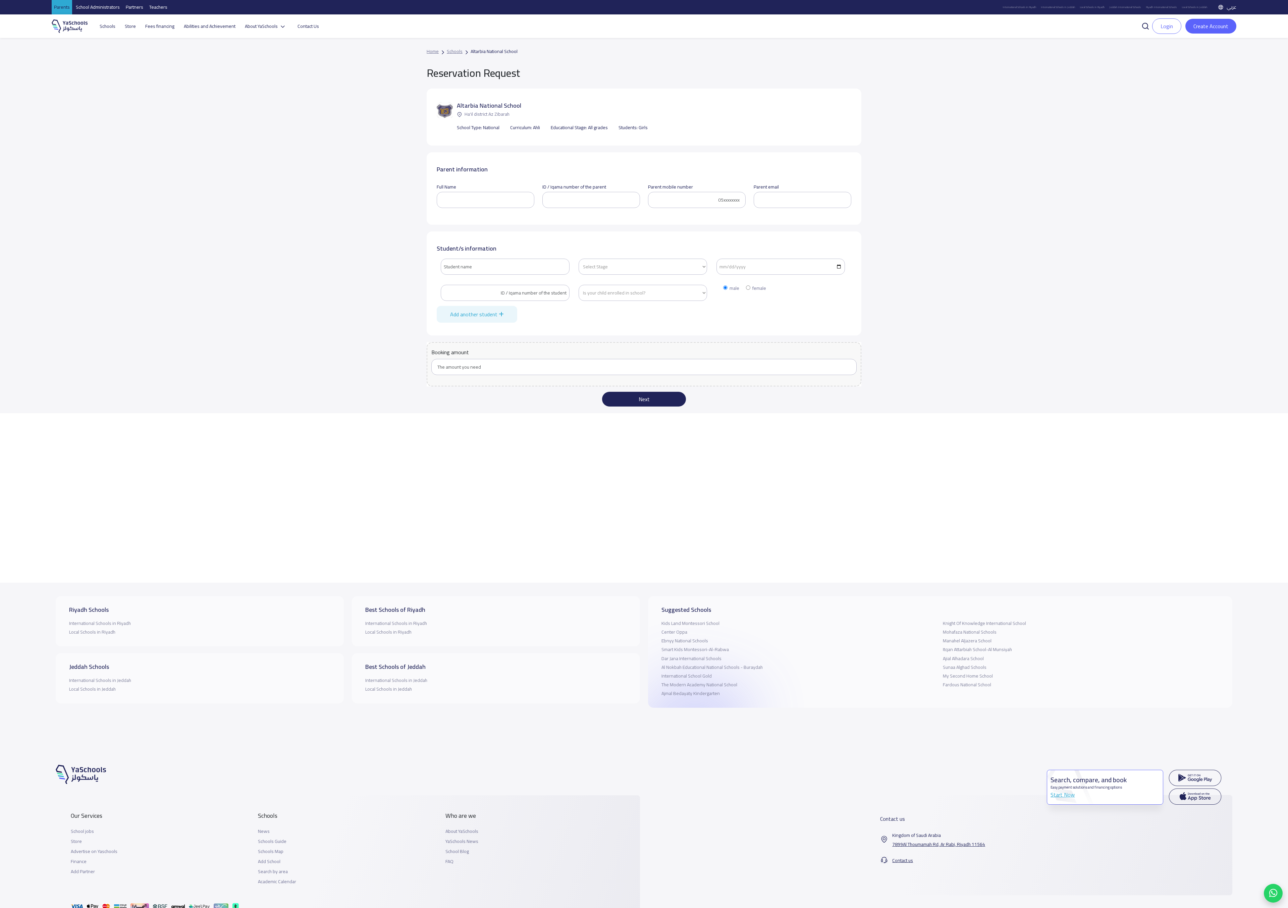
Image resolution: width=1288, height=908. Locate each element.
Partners (134, 7)
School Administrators (98, 7)
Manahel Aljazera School (967, 640)
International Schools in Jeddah (1058, 7)
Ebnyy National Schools (684, 640)
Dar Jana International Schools (691, 658)
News (264, 831)
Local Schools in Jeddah (1194, 7)
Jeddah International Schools (1125, 7)
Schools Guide (272, 841)
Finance (79, 861)
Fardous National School (967, 684)
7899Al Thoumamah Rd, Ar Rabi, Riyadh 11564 (938, 844)
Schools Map (270, 851)
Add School (269, 861)
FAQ (449, 861)
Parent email (766, 187)
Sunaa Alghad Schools (964, 667)
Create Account (1210, 26)
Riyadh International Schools (1161, 7)
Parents (62, 7)
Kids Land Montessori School (690, 623)
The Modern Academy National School (699, 684)
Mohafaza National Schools (970, 632)
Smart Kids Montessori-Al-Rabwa (695, 649)
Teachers (158, 7)
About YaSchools (461, 831)
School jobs (82, 831)
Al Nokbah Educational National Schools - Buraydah (712, 667)
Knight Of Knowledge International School (984, 623)
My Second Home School (968, 676)
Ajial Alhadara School (963, 658)
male (734, 288)
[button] (1145, 25)
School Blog (457, 851)
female (759, 288)
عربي (1231, 7)
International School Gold (686, 676)
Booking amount (450, 352)
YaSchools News (461, 841)
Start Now (1063, 795)
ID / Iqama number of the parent (574, 187)
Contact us (902, 860)
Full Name (446, 187)
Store (130, 26)
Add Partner (83, 871)
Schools (107, 26)
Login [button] (1167, 26)
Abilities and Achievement (209, 26)
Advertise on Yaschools (94, 851)
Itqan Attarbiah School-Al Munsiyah (977, 649)
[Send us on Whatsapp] (1273, 893)
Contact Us (308, 26)
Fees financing (159, 26)
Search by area (273, 871)
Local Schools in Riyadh (1092, 7)
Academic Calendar (277, 881)
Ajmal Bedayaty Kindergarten (690, 693)
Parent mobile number (670, 187)
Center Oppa (674, 632)
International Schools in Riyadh (1019, 7)
